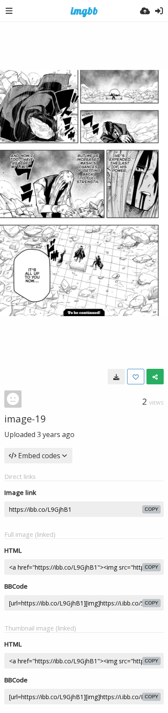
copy (151, 509)
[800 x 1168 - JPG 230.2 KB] (116, 376)
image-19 (25, 418)
